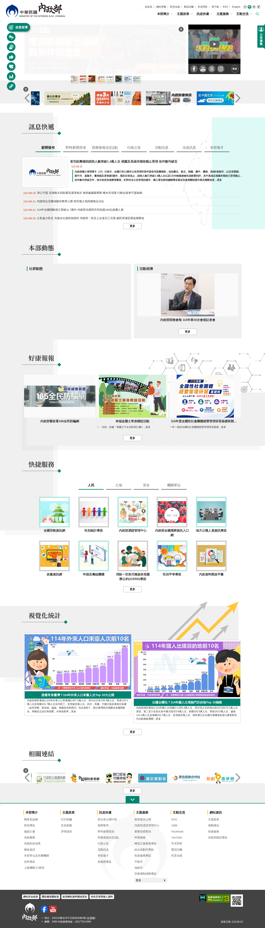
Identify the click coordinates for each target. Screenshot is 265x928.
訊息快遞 (203, 13)
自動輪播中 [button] (25, 770)
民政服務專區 (142, 855)
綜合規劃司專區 (144, 849)
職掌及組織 (31, 819)
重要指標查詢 (142, 831)
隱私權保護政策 (50, 896)
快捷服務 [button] (9, 68)
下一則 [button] (238, 98)
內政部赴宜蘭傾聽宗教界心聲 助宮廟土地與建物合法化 (63, 201)
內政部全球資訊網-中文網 (35, 10)
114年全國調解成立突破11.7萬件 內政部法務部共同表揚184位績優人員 (73, 209)
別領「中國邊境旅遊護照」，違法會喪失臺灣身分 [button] (118, 79)
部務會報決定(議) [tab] (105, 147)
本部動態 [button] (9, 48)
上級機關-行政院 (34, 867)
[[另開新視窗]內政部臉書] (194, 69)
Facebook (177, 831)
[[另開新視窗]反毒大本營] (48, 778)
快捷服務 (213, 831)
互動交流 (242, 13)
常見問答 (202, 7)
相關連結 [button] (9, 87)
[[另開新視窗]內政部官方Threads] (211, 69)
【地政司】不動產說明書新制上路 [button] (109, 79)
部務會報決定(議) (108, 837)
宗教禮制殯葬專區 (145, 873)
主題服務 (223, 13)
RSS (225, 7)
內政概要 (29, 837)
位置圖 (91, 918)
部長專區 (29, 825)
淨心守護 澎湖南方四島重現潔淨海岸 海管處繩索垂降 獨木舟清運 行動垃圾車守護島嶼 (82, 193)
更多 (234, 68)
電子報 (215, 7)
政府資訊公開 (142, 819)
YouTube (176, 837)
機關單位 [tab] (174, 485)
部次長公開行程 (107, 819)
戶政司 (138, 861)
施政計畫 (29, 831)
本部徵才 (103, 855)
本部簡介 (163, 13)
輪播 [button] (181, 29)
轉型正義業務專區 (145, 843)
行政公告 (103, 843)
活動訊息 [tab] (161, 147)
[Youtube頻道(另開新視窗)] (53, 909)
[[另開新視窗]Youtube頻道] (203, 69)
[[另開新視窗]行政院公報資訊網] (82, 778)
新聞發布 (103, 825)
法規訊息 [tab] (189, 147)
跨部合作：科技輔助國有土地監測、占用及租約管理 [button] (136, 79)
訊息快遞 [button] (9, 38)
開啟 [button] (132, 799)
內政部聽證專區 (217, 837)
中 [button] (249, 7)
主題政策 (183, 13)
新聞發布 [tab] (48, 147)
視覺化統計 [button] (9, 78)
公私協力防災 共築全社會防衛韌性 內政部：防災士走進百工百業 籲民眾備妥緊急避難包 (83, 218)
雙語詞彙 (189, 7)
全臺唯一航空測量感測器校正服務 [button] (127, 79)
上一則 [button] (27, 98)
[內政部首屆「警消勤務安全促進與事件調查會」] (105, 49)
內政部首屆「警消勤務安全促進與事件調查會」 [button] (92, 79)
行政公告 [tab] (134, 147)
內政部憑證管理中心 (146, 825)
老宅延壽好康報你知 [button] (101, 79)
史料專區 (29, 861)
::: (141, 8)
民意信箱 (175, 7)
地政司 (138, 867)
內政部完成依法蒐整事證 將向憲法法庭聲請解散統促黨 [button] (83, 79)
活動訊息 (103, 849)
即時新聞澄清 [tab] (76, 147)
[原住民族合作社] (217, 778)
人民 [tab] (91, 485)
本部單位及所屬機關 (36, 855)
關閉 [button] (258, 7)
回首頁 (148, 7)
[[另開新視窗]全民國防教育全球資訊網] (115, 778)
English (236, 7)
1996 (174, 825)
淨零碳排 (66, 831)
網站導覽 (161, 7)
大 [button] (254, 7)
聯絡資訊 (29, 849)
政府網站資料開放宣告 (75, 896)
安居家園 (66, 825)
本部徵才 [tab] (217, 147)
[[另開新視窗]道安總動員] (183, 778)
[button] (214, 44)
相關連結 (213, 825)
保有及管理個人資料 (102, 896)
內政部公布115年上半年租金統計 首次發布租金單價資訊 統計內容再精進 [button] (74, 79)
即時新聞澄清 (106, 831)
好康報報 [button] (9, 58)
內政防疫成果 (32, 843)
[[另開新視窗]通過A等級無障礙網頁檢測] (218, 898)
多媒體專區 (104, 861)
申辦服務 (140, 837)
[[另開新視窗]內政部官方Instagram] (220, 69)
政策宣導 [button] (21, 27)
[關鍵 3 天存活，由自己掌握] (158, 98)
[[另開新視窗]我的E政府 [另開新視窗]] (202, 897)
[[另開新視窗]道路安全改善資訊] (149, 778)
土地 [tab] (118, 485)
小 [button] (245, 7)
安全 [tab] (146, 485)
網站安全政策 (30, 896)
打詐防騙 (66, 819)
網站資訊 (216, 812)
